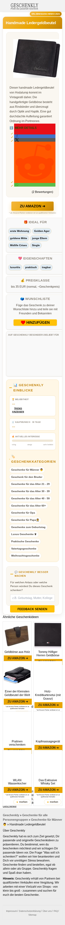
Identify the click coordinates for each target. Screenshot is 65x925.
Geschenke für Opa (23, 512)
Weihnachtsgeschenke (25, 555)
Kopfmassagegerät (48, 741)
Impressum (11, 911)
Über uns (47, 911)
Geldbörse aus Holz (17, 651)
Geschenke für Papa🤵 (25, 519)
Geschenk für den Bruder (26, 476)
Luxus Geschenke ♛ (24, 534)
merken (21, 802)
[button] (34, 136)
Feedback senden (32, 609)
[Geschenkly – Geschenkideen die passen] (24, 6)
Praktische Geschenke (25, 541)
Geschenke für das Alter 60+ (28, 505)
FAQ (56, 911)
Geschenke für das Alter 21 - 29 (30, 484)
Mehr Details (23, 127)
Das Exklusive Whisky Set (48, 782)
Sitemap (32, 915)
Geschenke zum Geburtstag (28, 527)
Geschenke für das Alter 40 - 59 (30, 498)
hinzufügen (38, 322)
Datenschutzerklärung (30, 911)
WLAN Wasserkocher (17, 782)
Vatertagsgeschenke (23, 548)
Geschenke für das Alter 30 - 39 (30, 491)
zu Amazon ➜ (32, 206)
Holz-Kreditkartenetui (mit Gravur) (48, 695)
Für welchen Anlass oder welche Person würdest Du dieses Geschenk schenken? (31, 586)
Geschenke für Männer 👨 (27, 469)
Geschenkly (11, 815)
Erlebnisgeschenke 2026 (46, 14)
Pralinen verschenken (17, 743)
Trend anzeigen (18, 410)
